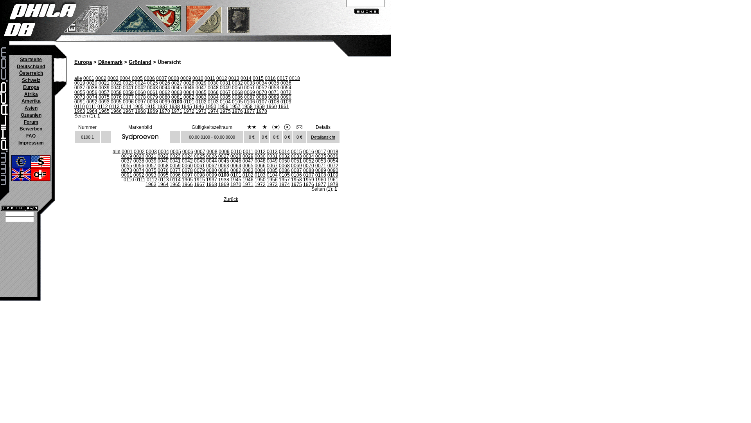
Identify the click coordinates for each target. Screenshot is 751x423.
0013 (233, 78)
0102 (201, 101)
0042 (140, 87)
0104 (225, 101)
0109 (285, 101)
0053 (273, 87)
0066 (213, 92)
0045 (176, 87)
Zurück (231, 199)
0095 (116, 101)
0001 (88, 78)
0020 (91, 83)
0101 (188, 101)
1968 (140, 111)
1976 (237, 111)
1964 (91, 111)
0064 (188, 92)
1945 (186, 106)
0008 (173, 78)
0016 (270, 78)
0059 (128, 92)
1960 (271, 106)
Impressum (31, 143)
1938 (174, 106)
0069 (249, 92)
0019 (79, 83)
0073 (79, 97)
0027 (176, 83)
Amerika (31, 101)
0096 (128, 101)
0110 (79, 106)
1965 (104, 111)
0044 (164, 87)
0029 (201, 83)
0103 (213, 101)
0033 (249, 83)
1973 (201, 111)
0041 (128, 87)
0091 (79, 101)
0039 (104, 87)
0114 (126, 106)
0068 (237, 92)
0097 (140, 101)
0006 (149, 78)
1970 (164, 111)
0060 (140, 92)
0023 (128, 83)
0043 (152, 87)
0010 (197, 78)
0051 (249, 87)
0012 (221, 78)
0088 (261, 97)
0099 (164, 101)
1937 (162, 106)
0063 (176, 92)
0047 (201, 87)
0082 (188, 97)
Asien (31, 108)
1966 (116, 111)
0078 (140, 97)
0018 (294, 78)
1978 (261, 111)
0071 (273, 92)
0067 (225, 92)
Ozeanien (31, 115)
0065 (201, 92)
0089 (273, 97)
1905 (138, 106)
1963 (79, 111)
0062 (164, 92)
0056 (91, 92)
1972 (188, 111)
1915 (150, 106)
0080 (164, 97)
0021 (104, 83)
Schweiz (31, 80)
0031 (225, 83)
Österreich (31, 73)
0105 (237, 101)
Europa (31, 87)
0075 (104, 97)
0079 (152, 97)
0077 (128, 97)
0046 (188, 87)
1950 (210, 106)
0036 (285, 83)
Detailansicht (323, 137)
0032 (237, 83)
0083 (201, 97)
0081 (176, 97)
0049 (225, 87)
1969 (152, 111)
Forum (31, 122)
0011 (210, 78)
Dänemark (110, 62)
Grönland (140, 62)
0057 (104, 92)
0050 (237, 87)
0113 (114, 106)
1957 (235, 106)
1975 (225, 111)
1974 (213, 111)
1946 (198, 106)
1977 (249, 111)
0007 (161, 78)
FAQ (31, 136)
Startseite (31, 59)
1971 (176, 111)
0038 (91, 87)
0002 (100, 78)
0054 (285, 87)
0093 (104, 101)
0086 (237, 97)
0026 (164, 83)
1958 (247, 106)
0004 (125, 78)
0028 (188, 83)
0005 (137, 78)
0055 (79, 92)
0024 (140, 83)
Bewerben (31, 129)
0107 (261, 101)
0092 (91, 101)
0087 (249, 97)
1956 (222, 106)
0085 (225, 97)
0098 (152, 101)
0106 (249, 101)
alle (78, 78)
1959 (259, 106)
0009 (185, 78)
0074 (91, 97)
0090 (285, 97)
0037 (79, 87)
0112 (102, 106)
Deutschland (31, 66)
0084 (213, 97)
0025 (152, 83)
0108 (273, 101)
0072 (285, 92)
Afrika (31, 94)
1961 (283, 106)
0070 (261, 92)
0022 (116, 83)
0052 (261, 87)
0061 (152, 92)
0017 (282, 78)
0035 (273, 83)
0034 (261, 83)
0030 (213, 83)
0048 (213, 87)
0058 (116, 92)
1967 (128, 111)
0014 (246, 78)
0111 (91, 106)
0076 (116, 97)
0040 (116, 87)
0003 (113, 78)
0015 (258, 78)
